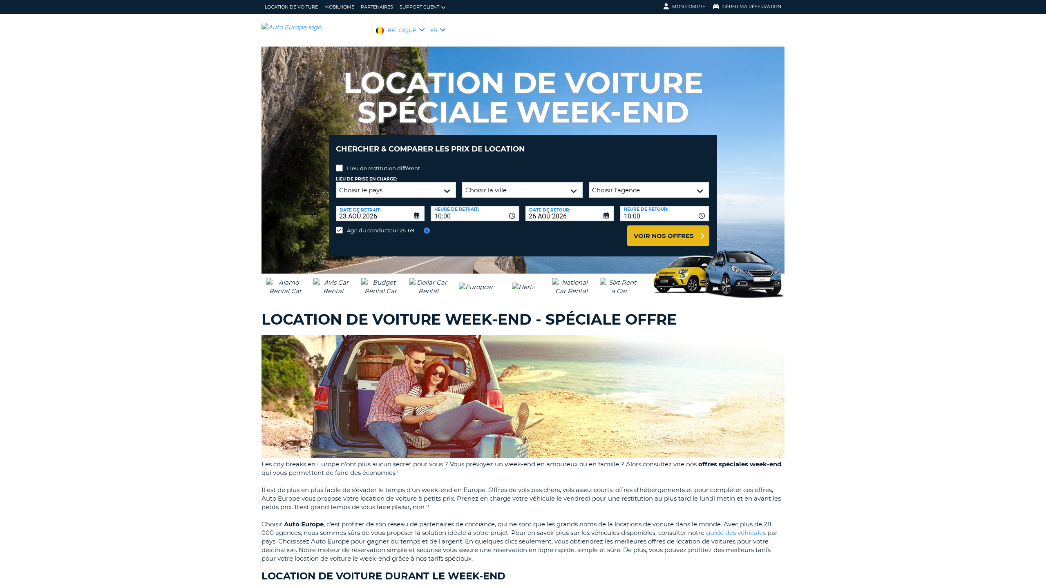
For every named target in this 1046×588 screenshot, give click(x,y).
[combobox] (475, 213)
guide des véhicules (736, 533)
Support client (419, 7)
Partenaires (377, 7)
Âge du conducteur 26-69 (380, 230)
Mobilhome (339, 7)
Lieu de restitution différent (383, 168)
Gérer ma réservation (751, 6)
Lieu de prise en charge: (366, 179)
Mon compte (688, 6)
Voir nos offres (664, 236)
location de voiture (291, 7)
